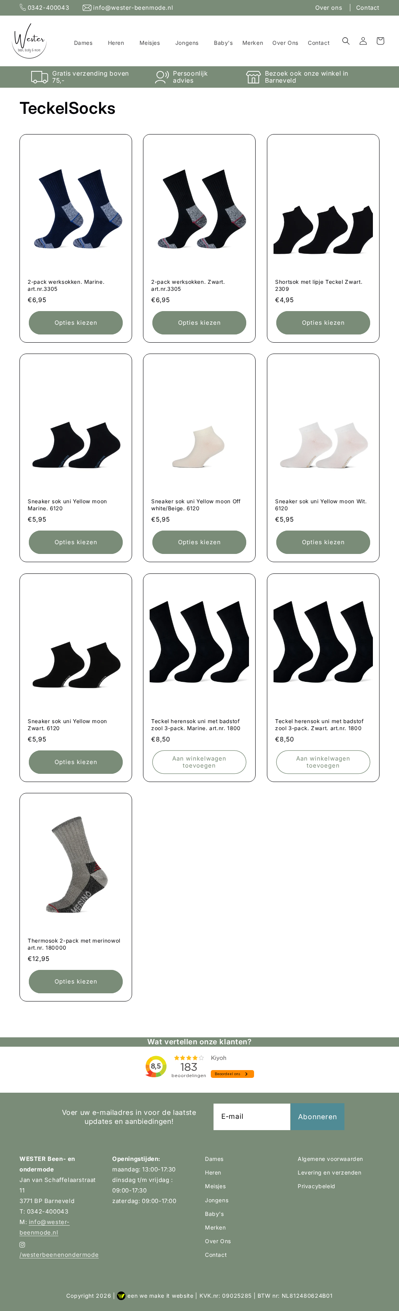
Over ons (329, 7)
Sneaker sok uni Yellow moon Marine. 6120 (67, 505)
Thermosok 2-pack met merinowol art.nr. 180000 (74, 944)
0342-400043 (48, 7)
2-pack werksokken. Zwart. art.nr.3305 (188, 285)
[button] (86, 43)
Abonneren (317, 1117)
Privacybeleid (316, 1186)
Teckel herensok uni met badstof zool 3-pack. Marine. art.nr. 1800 (196, 724)
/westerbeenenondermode (59, 1254)
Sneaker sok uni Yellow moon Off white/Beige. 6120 (196, 505)
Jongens (216, 1200)
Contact (368, 7)
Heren (213, 1172)
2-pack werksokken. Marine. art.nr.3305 (66, 285)
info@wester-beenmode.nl (132, 7)
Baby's (214, 1213)
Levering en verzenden (330, 1172)
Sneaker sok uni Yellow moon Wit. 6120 (321, 505)
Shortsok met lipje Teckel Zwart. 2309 (318, 285)
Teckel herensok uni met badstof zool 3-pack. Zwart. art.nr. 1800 (319, 724)
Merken (215, 1227)
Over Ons (218, 1241)
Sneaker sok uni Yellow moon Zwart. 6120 (67, 724)
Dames (214, 1158)
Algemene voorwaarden (330, 1158)
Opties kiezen (76, 322)
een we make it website (160, 1295)
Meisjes (215, 1186)
